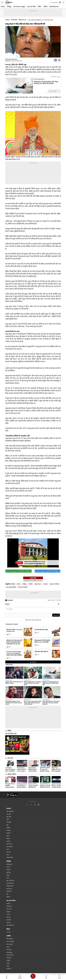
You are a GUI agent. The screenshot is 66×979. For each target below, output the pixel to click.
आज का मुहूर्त (9, 944)
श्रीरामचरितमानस (54, 7)
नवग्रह (7, 966)
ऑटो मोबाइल (9, 846)
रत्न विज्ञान (8, 968)
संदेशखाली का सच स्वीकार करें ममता (33, 580)
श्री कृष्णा (8, 911)
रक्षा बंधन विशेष (31, 7)
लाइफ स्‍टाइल (37, 584)
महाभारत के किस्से (54, 584)
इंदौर (7, 825)
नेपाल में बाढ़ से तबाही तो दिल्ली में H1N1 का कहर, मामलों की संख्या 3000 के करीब (21, 769)
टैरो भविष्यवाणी (9, 955)
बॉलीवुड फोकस (9, 886)
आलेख (7, 875)
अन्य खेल (8, 932)
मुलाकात (8, 897)
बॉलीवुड (9, 7)
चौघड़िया (8, 960)
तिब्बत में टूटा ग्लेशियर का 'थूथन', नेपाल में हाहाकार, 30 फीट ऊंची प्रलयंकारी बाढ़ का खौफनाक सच (56, 769)
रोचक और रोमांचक (22, 587)
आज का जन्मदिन (10, 941)
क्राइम (7, 849)
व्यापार (7, 854)
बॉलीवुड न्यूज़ (9, 864)
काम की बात (9, 844)
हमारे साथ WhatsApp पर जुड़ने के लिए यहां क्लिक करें (18, 571)
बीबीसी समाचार (22, 20)
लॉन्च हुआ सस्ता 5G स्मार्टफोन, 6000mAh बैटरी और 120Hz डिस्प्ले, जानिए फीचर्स (10, 785)
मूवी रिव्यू (8, 872)
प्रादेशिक (8, 827)
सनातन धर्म (8, 909)
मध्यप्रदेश (8, 830)
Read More (19, 562)
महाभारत (8, 917)
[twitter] (31, 804)
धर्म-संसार (45, 584)
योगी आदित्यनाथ (10, 811)
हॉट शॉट (8, 867)
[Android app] (12, 795)
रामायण (8, 914)
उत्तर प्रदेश (8, 814)
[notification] (63, 2)
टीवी (7, 894)
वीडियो (9, 731)
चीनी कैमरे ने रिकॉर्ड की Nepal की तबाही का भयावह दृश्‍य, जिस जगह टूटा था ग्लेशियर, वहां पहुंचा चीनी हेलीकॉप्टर (45, 769)
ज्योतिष (45, 7)
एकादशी (8, 903)
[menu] (2, 2)
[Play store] (60, 2)
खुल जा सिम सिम (10, 880)
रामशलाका (8, 958)
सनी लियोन (8, 891)
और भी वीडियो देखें (10, 734)
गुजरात (7, 836)
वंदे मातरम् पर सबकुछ (19, 7)
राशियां (7, 947)
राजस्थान (8, 841)
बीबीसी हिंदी (14, 20)
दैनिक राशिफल (9, 939)
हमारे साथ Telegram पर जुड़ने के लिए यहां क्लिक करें (47, 571)
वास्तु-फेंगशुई (9, 952)
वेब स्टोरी (8, 869)
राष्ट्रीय (7, 819)
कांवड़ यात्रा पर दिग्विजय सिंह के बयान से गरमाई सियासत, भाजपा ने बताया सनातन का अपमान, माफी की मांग (33, 769)
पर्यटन (7, 878)
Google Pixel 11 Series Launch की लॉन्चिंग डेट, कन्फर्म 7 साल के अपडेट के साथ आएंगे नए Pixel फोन (45, 785)
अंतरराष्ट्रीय (8, 822)
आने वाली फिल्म (10, 883)
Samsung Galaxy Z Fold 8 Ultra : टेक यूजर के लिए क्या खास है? (22, 785)
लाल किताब (9, 949)
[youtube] (34, 804)
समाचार (3, 7)
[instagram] (38, 804)
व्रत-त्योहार (8, 920)
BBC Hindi (14, 59)
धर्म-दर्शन (8, 922)
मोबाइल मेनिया (11, 774)
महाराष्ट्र (8, 838)
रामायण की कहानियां (11, 587)
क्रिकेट (39, 7)
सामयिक (7, 20)
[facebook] (27, 804)
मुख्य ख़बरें (8, 817)
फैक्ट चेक (8, 852)
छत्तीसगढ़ (8, 833)
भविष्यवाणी (9, 906)
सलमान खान (9, 888)
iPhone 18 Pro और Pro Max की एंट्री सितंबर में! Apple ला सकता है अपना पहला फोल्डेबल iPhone (33, 785)
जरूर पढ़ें (10, 758)
